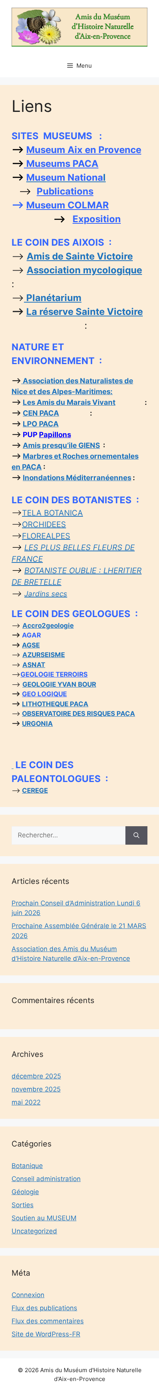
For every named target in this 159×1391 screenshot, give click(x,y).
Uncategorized (34, 1231)
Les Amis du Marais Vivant (69, 402)
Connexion (28, 1295)
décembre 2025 (36, 1076)
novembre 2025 (36, 1089)
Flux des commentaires (48, 1321)
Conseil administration (46, 1179)
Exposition (97, 219)
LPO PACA (41, 423)
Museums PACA (61, 163)
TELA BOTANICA (52, 512)
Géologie (25, 1192)
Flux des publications (44, 1308)
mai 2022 (26, 1102)
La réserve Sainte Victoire (84, 311)
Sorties (23, 1205)
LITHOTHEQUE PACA (55, 704)
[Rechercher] (136, 835)
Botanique (27, 1166)
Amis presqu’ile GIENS (61, 445)
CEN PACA (41, 413)
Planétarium (52, 297)
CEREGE (35, 790)
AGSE (31, 645)
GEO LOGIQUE (44, 694)
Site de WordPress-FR (46, 1334)
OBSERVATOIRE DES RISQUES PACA (78, 713)
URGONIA (37, 723)
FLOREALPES (46, 536)
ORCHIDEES (44, 524)
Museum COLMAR (67, 205)
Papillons (55, 434)
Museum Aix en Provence (83, 149)
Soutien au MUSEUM (44, 1218)
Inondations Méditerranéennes (77, 477)
